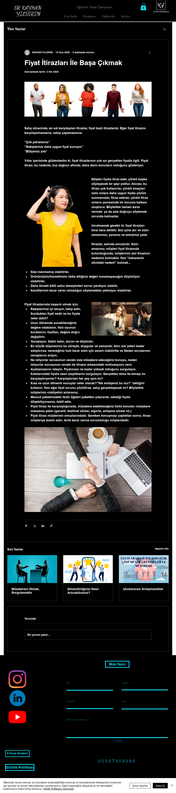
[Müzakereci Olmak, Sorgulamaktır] (32, 569)
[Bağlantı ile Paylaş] (51, 525)
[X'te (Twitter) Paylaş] (34, 525)
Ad (68, 683)
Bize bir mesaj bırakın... (77, 720)
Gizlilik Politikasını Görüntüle (58, 788)
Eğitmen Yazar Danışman (94, 7)
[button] (143, 6)
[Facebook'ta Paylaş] (26, 525)
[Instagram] (17, 679)
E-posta (70, 701)
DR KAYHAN (27, 10)
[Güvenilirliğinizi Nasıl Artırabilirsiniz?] (88, 569)
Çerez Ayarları (140, 785)
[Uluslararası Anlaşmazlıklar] (144, 569)
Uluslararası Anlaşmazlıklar (143, 589)
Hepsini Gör (162, 548)
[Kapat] (172, 785)
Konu (124, 701)
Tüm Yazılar (16, 29)
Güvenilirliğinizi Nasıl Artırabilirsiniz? (83, 591)
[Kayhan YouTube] (17, 717)
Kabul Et (160, 785)
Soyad (125, 683)
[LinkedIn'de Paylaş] (43, 525)
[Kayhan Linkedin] (17, 698)
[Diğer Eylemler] (149, 52)
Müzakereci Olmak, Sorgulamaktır (25, 590)
